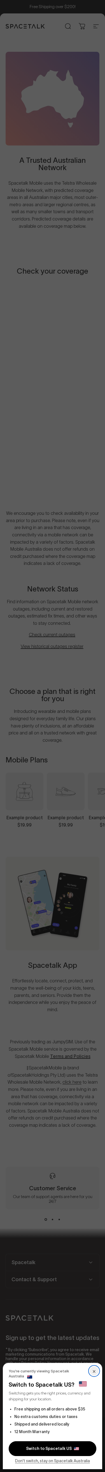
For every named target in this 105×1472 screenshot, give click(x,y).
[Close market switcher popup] (52, 736)
